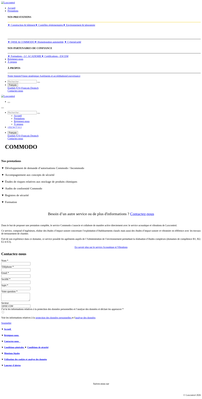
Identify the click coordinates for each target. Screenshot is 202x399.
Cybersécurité (72, 42)
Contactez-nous (15, 90)
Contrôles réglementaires (49, 25)
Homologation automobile (49, 42)
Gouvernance (73, 76)
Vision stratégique (30, 76)
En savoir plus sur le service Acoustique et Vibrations (101, 247)
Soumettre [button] (6, 323)
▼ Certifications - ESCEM (54, 56)
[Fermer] (2, 107)
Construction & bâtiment (21, 25)
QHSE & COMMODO (21, 42)
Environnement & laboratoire (79, 25)
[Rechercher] (38, 82)
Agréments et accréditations (53, 76)
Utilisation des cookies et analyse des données (25, 359)
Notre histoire (14, 76)
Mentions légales (12, 353)
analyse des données (85, 317)
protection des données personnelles (54, 317)
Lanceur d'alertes (12, 365)
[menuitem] (11, 8)
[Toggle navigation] (9, 102)
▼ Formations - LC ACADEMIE (24, 56)
